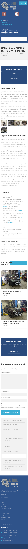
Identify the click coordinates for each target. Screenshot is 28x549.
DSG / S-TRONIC (5, 497)
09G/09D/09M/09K (6, 508)
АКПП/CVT (3, 506)
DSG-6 (3, 500)
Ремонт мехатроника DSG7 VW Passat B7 (13, 439)
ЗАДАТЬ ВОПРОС (14, 79)
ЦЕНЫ (2, 515)
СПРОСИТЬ (14, 39)
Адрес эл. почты (5, 397)
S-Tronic (4, 504)
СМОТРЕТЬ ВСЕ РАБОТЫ (18, 263)
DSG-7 (3, 502)
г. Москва (4, 22)
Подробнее (11, 222)
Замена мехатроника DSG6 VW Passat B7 (13, 467)
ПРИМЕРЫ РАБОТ (5, 513)
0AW (3, 511)
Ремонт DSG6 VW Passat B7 (11, 451)
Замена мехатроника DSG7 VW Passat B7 (13, 445)
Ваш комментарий (6, 372)
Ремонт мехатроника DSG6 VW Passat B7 (13, 461)
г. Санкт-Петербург (6, 24)
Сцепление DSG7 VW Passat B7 (13, 434)
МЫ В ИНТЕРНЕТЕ (5, 517)
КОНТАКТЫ (4, 519)
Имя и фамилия (5, 391)
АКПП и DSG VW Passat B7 (10, 425)
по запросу (19, 210)
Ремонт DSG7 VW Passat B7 (11, 429)
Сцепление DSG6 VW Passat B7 (13, 456)
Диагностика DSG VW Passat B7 (12, 420)
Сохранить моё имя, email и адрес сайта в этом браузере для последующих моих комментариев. (13, 406)
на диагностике (15, 115)
